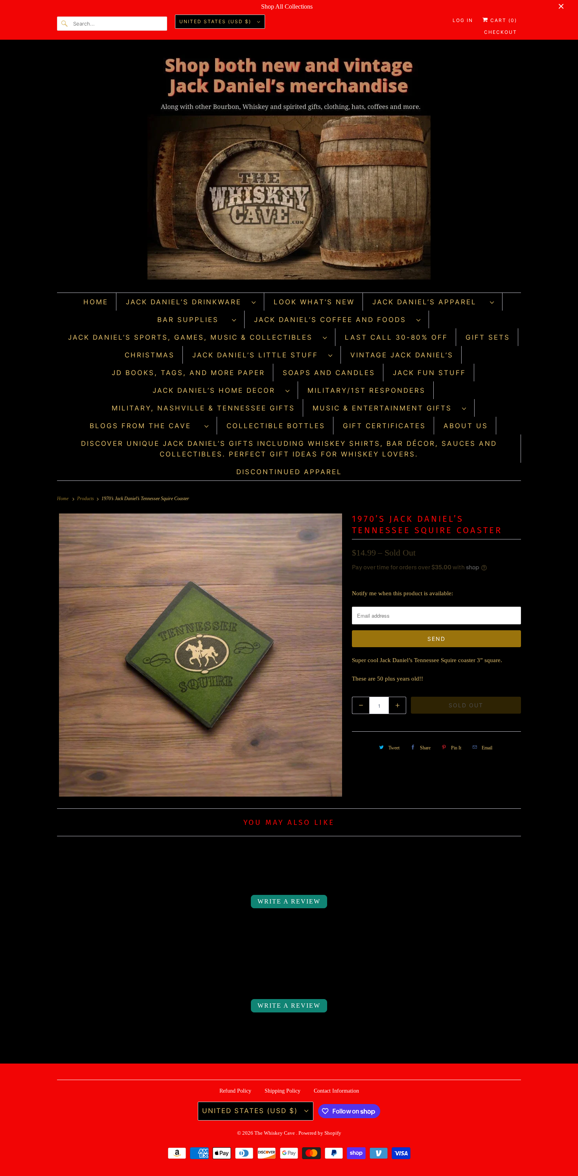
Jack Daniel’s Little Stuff (258, 355)
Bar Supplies (192, 320)
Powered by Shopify (319, 1133)
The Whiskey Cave (275, 1133)
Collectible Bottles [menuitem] (275, 426)
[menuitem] (191, 302)
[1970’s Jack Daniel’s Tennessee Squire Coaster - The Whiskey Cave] (200, 655)
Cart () (502, 20)
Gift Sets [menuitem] (488, 337)
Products (86, 498)
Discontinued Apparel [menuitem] (289, 472)
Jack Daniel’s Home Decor (217, 390)
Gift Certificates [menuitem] (384, 426)
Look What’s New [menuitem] (314, 302)
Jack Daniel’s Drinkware (187, 302)
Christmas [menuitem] (150, 355)
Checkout (500, 32)
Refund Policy (235, 1091)
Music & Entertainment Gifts (385, 408)
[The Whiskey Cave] (289, 168)
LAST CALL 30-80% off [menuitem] (396, 337)
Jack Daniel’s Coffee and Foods (333, 320)
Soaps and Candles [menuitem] (329, 373)
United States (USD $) (216, 21)
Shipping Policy (282, 1091)
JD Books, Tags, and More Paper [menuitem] (188, 373)
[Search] (65, 24)
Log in (463, 20)
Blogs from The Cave (145, 426)
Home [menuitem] (95, 302)
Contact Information (336, 1091)
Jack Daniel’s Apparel (429, 302)
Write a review (289, 901)
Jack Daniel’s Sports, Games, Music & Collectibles (193, 337)
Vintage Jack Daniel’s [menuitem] (401, 355)
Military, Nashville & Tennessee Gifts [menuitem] (203, 408)
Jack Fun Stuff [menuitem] (429, 373)
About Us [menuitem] (466, 426)
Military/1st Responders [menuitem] (366, 390)
